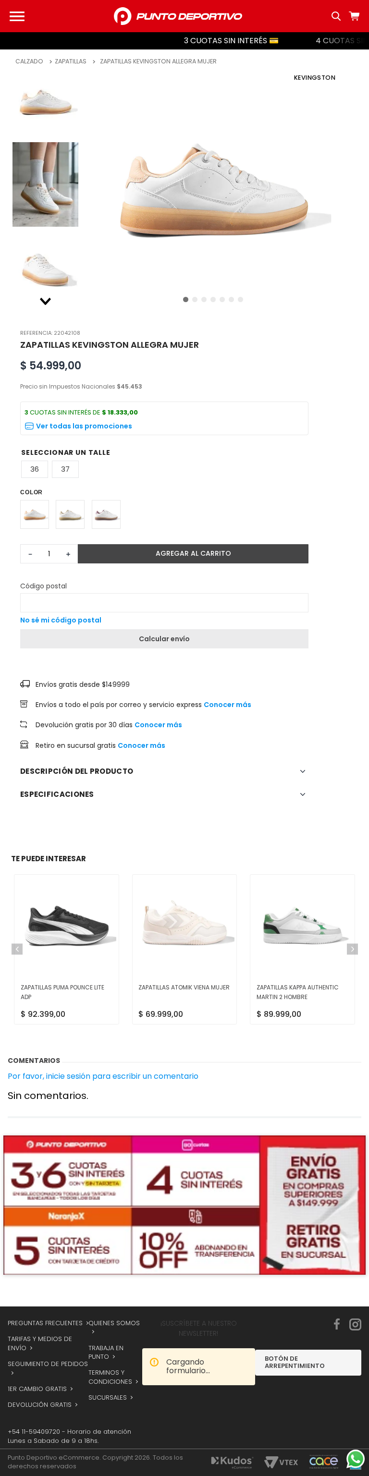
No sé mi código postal (60, 620)
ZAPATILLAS (70, 61)
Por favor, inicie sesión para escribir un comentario (103, 1098)
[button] (164, 426)
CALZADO (29, 61)
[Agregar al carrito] (193, 553)
